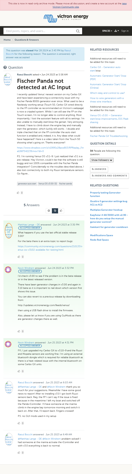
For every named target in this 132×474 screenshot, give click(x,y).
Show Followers (100, 160)
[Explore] (117, 30)
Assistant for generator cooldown (109, 227)
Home (7, 40)
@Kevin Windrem (56, 386)
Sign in (125, 30)
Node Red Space (99, 240)
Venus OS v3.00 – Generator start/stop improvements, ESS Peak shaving (109, 119)
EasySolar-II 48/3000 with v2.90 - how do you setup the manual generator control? (109, 218)
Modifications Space (101, 235)
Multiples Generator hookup (106, 210)
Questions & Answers (27, 40)
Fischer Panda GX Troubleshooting (109, 136)
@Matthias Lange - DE (30, 386)
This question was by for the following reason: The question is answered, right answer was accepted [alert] (41, 54)
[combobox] (42, 31)
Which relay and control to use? (107, 93)
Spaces (106, 30)
